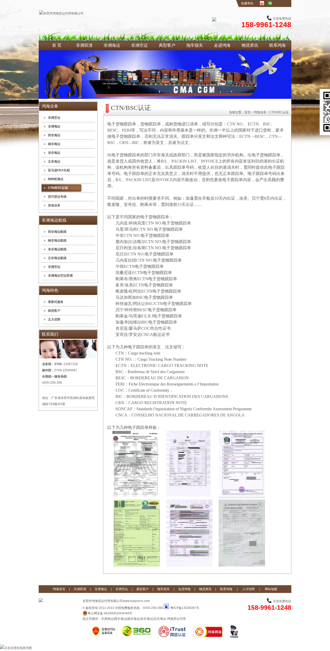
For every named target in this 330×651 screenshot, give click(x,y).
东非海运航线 (57, 249)
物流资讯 (250, 45)
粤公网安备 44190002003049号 (110, 613)
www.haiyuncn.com (136, 601)
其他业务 (54, 205)
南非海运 (54, 144)
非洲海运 (112, 45)
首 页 (56, 45)
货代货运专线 (57, 196)
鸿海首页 (59, 589)
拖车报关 (194, 45)
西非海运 (54, 135)
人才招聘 (248, 589)
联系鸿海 (277, 45)
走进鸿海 (222, 45)
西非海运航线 (57, 232)
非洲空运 (139, 45)
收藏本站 (247, 3)
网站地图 (271, 589)
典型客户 (167, 45)
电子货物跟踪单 (121, 124)
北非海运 (54, 161)
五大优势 (54, 319)
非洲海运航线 (54, 220)
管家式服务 (55, 302)
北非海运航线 (57, 258)
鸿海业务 (260, 112)
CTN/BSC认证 (58, 188)
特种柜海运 (55, 179)
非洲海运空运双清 (60, 275)
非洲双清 (84, 45)
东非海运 (54, 153)
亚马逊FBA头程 (59, 170)
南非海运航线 (57, 240)
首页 (247, 112)
